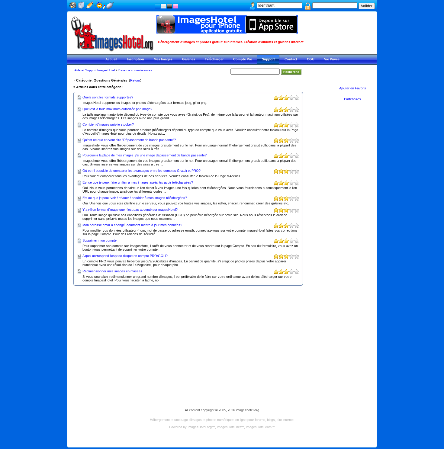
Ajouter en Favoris (352, 88)
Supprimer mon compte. (99, 240)
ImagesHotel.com (259, 427)
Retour (135, 80)
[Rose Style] (175, 6)
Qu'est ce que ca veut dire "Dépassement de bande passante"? (129, 140)
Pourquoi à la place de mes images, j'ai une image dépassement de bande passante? (144, 155)
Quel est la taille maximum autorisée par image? (117, 109)
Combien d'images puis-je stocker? (108, 124)
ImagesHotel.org (200, 427)
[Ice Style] (163, 6)
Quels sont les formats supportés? (107, 97)
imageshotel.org (247, 410)
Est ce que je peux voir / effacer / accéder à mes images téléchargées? (134, 198)
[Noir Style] (169, 6)
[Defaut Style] (157, 6)
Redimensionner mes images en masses (112, 271)
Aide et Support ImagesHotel (94, 70)
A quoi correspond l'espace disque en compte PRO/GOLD (125, 256)
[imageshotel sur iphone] (227, 32)
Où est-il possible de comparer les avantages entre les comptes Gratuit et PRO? (141, 170)
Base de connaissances (135, 70)
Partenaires (352, 99)
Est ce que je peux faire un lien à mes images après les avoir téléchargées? (137, 182)
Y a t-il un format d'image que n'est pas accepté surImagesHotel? (130, 209)
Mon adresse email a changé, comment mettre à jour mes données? (132, 225)
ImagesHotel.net (229, 427)
